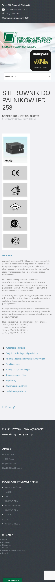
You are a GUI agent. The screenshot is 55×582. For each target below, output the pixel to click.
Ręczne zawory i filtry (16, 375)
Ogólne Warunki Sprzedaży (13, 550)
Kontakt (5, 553)
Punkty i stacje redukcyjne (18, 369)
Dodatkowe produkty (16, 391)
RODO (5, 548)
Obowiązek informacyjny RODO (15, 18)
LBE (6, 497)
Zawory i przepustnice (16, 386)
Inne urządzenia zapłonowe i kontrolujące (25, 359)
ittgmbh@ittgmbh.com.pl (17, 9)
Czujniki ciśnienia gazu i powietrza (22, 353)
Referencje (6, 545)
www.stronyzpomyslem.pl (17, 434)
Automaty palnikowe (15, 348)
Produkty (6, 542)
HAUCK (8, 492)
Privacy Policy (20, 428)
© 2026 (7, 428)
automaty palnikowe (29, 116)
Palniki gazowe (13, 364)
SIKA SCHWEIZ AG (13, 506)
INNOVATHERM (11, 501)
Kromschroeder (9, 116)
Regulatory (11, 380)
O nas (4, 540)
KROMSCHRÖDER (13, 487)
